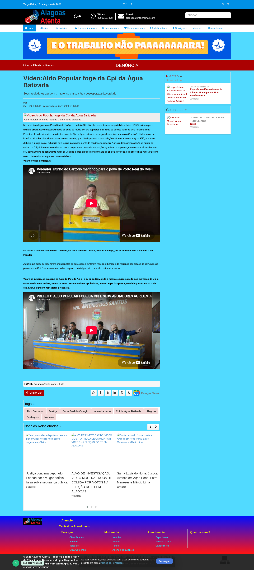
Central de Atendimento (75, 526)
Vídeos (196, 28)
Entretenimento (86, 28)
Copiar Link (35, 392)
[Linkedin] (115, 393)
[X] (108, 393)
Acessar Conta (164, 541)
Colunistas (176, 110)
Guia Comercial (77, 549)
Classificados (76, 537)
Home (30, 28)
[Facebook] (101, 393)
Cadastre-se (162, 545)
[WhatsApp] (15, 563)
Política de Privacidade (112, 563)
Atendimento (156, 532)
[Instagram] (223, 4)
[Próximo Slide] (156, 427)
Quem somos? (200, 532)
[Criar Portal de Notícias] (225, 559)
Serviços (180, 28)
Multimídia (159, 28)
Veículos (74, 545)
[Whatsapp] (228, 4)
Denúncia (127, 65)
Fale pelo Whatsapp (32, 563)
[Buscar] (227, 15)
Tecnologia (110, 28)
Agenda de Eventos (123, 549)
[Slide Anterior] (150, 427)
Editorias (43, 28)
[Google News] (146, 393)
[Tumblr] (129, 393)
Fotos (115, 545)
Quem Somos (215, 28)
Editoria (37, 65)
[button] (87, 507)
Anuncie (67, 520)
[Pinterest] (122, 393)
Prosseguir (164, 561)
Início (26, 65)
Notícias (62, 28)
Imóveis (73, 541)
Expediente (162, 537)
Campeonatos (135, 28)
